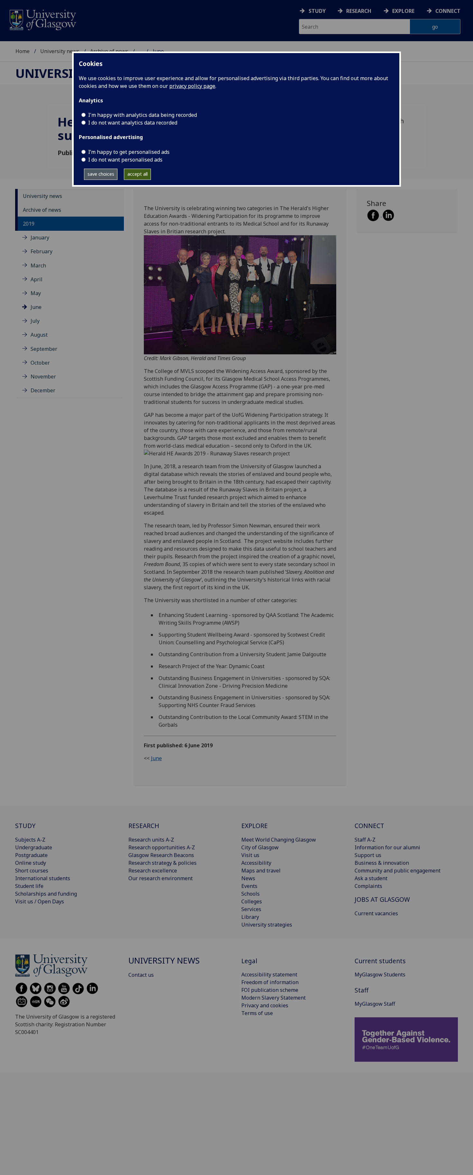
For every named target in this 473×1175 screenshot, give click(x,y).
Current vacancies (376, 913)
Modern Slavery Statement (273, 997)
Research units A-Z (151, 839)
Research (358, 10)
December (43, 390)
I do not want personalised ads (125, 159)
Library (250, 916)
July (35, 320)
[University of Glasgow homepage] (42, 19)
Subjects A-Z (30, 839)
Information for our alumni (387, 847)
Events (249, 886)
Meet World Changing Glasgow (278, 839)
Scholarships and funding (46, 893)
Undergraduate (33, 847)
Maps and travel (261, 870)
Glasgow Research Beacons (161, 855)
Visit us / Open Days (39, 901)
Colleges (251, 901)
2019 (28, 223)
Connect (447, 10)
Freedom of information (270, 982)
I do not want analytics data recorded (132, 122)
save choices (101, 174)
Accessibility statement (269, 974)
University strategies (266, 924)
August (39, 334)
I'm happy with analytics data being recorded (142, 114)
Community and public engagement (398, 870)
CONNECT (369, 825)
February (41, 251)
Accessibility (256, 862)
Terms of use (257, 1013)
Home (22, 51)
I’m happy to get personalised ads (129, 151)
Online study (30, 862)
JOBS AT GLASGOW (382, 899)
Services (251, 909)
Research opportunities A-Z (161, 847)
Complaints (368, 886)
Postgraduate (31, 855)
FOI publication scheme (269, 989)
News (248, 878)
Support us (368, 855)
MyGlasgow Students (380, 974)
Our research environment (160, 878)
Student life (29, 886)
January (40, 237)
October (40, 362)
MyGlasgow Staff (375, 1003)
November (43, 376)
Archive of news (42, 209)
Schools (250, 893)
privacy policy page (192, 85)
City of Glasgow (260, 847)
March (38, 265)
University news (59, 51)
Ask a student (371, 878)
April (36, 279)
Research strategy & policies (162, 862)
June (36, 307)
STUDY (25, 825)
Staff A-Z (365, 839)
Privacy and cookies (264, 1005)
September (44, 348)
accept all (137, 174)
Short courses (31, 870)
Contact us (141, 974)
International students (42, 878)
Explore (403, 10)
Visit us (250, 855)
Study (317, 10)
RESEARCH (143, 825)
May (36, 293)
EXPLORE (254, 825)
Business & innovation (382, 862)
